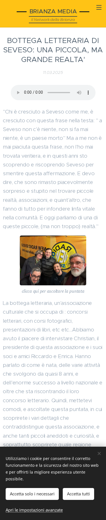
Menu (99, 7)
